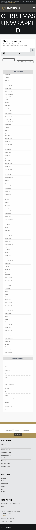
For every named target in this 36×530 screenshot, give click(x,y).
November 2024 (8, 116)
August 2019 (8, 247)
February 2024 (8, 138)
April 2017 (7, 294)
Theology (7, 402)
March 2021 (7, 205)
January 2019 (8, 255)
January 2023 (8, 166)
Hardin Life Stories (9, 384)
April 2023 (7, 158)
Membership (4, 483)
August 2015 (8, 341)
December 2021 (8, 188)
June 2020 (7, 224)
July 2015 (7, 344)
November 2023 (8, 147)
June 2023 (7, 155)
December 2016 (8, 302)
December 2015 (8, 330)
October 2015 (8, 336)
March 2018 (7, 274)
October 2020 (8, 216)
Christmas (7, 370)
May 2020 (7, 227)
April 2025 (7, 105)
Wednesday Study (9, 409)
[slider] (23, 53)
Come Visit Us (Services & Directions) (10, 503)
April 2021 (7, 202)
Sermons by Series (6, 447)
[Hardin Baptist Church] (15, 6)
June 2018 (7, 269)
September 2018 (9, 261)
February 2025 (8, 108)
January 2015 (8, 349)
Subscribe (18, 434)
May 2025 (7, 102)
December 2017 (8, 277)
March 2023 (7, 161)
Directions (5, 515)
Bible (6, 366)
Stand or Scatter (8, 60)
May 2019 (7, 252)
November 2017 (8, 280)
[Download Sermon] (32, 50)
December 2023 (8, 144)
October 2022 (8, 174)
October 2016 (8, 308)
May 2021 (7, 199)
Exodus (6, 381)
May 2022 (7, 180)
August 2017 (8, 285)
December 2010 (8, 352)
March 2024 (7, 135)
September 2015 (9, 338)
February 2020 (8, 236)
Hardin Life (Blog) (5, 449)
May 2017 (7, 291)
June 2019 (7, 249)
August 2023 (8, 152)
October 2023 (8, 149)
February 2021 (8, 208)
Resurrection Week (9, 399)
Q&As (6, 395)
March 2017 (7, 297)
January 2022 (8, 186)
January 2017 (8, 299)
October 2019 (8, 241)
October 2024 (8, 119)
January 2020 (8, 238)
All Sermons (4, 444)
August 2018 (8, 263)
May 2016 (7, 316)
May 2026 (7, 80)
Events (6, 377)
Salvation (3, 478)
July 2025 (7, 99)
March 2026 (7, 83)
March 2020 (7, 233)
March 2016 (7, 322)
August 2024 (8, 124)
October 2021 (8, 191)
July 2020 (7, 222)
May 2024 (7, 130)
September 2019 (9, 244)
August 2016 (8, 313)
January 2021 (8, 211)
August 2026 (8, 74)
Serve (2, 489)
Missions (7, 391)
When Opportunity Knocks (25, 61)
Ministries (3, 460)
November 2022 (8, 172)
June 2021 (7, 197)
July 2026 (7, 77)
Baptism (3, 481)
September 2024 (9, 122)
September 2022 (9, 177)
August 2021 (8, 194)
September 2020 (9, 219)
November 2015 (8, 333)
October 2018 (8, 258)
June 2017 (7, 288)
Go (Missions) (4, 492)
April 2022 (7, 183)
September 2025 (9, 94)
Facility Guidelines (5, 466)
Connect (3, 486)
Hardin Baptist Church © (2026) (8, 526)
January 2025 (8, 110)
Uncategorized (8, 406)
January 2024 (8, 141)
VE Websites (9, 527)
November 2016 (8, 305)
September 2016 (9, 311)
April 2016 (7, 319)
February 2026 (8, 85)
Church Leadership (6, 455)
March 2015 (7, 347)
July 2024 (7, 127)
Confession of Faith (6, 452)
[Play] (3, 53)
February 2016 (8, 324)
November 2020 (8, 213)
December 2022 (8, 169)
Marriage (7, 388)
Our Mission (4, 458)
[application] (14, 54)
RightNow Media (5, 463)
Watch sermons (11, 2)
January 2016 (8, 327)
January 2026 (8, 88)
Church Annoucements (10, 373)
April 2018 (7, 272)
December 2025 (8, 91)
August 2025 (8, 97)
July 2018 (7, 266)
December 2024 (8, 113)
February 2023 (8, 163)
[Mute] (20, 53)
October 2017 (8, 283)
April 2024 (7, 133)
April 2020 (7, 230)
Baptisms (7, 363)
